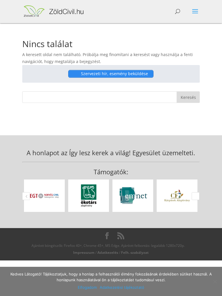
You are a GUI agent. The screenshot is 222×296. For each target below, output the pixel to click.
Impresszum (84, 252)
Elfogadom (87, 287)
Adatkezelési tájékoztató (122, 287)
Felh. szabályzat (135, 252)
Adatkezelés (107, 252)
